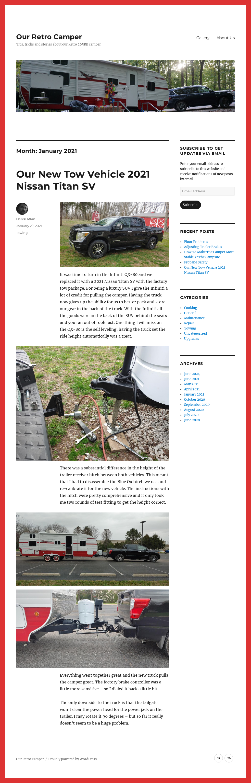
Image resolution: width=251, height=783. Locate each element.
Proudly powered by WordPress (72, 759)
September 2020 (197, 405)
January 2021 (194, 394)
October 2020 (194, 399)
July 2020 (191, 415)
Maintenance (194, 318)
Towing (22, 233)
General (190, 313)
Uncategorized (195, 333)
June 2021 (191, 379)
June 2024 (192, 374)
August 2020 (194, 410)
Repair (189, 323)
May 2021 (191, 384)
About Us (225, 37)
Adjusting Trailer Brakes (203, 247)
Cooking (190, 308)
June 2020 (192, 420)
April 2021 (192, 389)
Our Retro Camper (49, 37)
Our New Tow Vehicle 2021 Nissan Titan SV (83, 180)
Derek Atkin (25, 219)
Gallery (203, 37)
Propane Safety (195, 262)
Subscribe (190, 205)
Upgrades (191, 339)
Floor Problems (196, 242)
